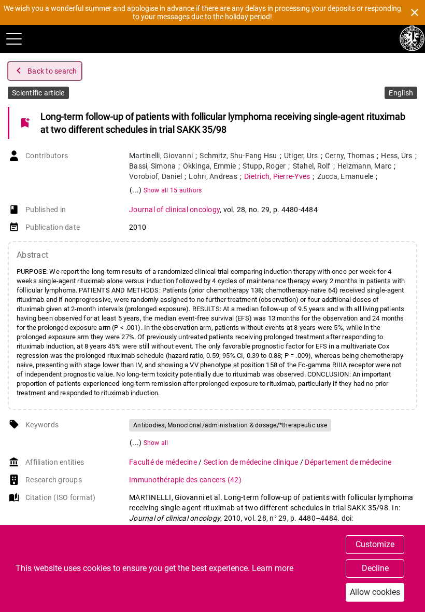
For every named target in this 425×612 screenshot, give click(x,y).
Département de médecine (348, 462)
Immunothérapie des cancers (185, 480)
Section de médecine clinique (252, 462)
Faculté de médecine (164, 462)
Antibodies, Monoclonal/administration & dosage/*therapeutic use (230, 425)
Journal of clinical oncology (174, 209)
